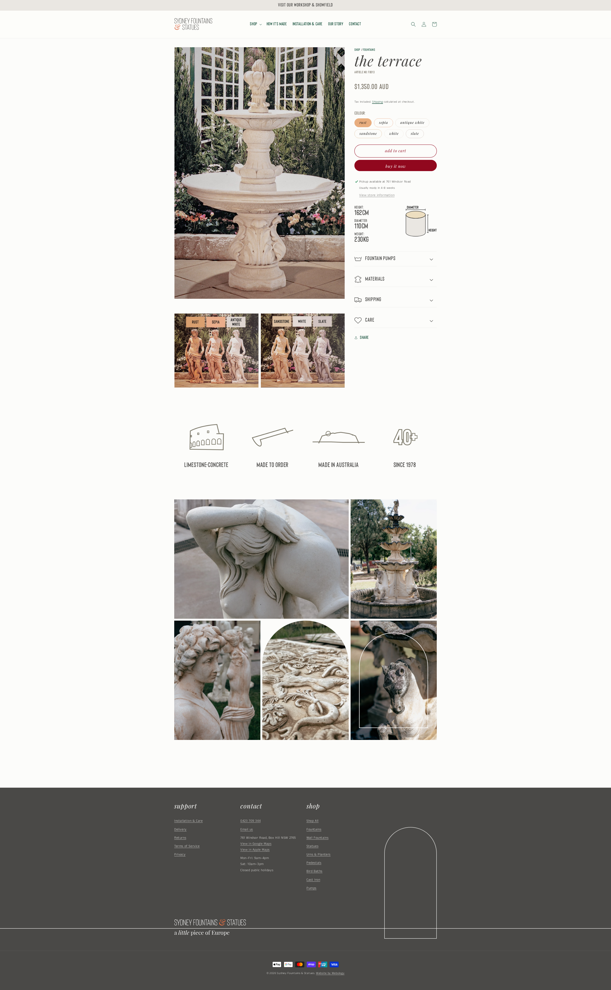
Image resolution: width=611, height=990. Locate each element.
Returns (180, 837)
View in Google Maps (255, 843)
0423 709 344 (250, 820)
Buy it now (395, 165)
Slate (415, 133)
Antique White (412, 122)
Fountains (369, 50)
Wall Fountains (317, 837)
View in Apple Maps (255, 849)
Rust (363, 122)
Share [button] (364, 337)
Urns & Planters (318, 854)
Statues (312, 846)
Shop (357, 50)
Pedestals (313, 862)
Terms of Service (187, 846)
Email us (246, 829)
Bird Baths (314, 871)
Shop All (312, 820)
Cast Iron (313, 879)
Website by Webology (330, 973)
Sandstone (368, 133)
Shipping (377, 102)
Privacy (179, 854)
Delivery (180, 829)
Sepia (383, 122)
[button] (255, 24)
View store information (377, 195)
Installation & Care (188, 820)
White (394, 133)
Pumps (311, 888)
